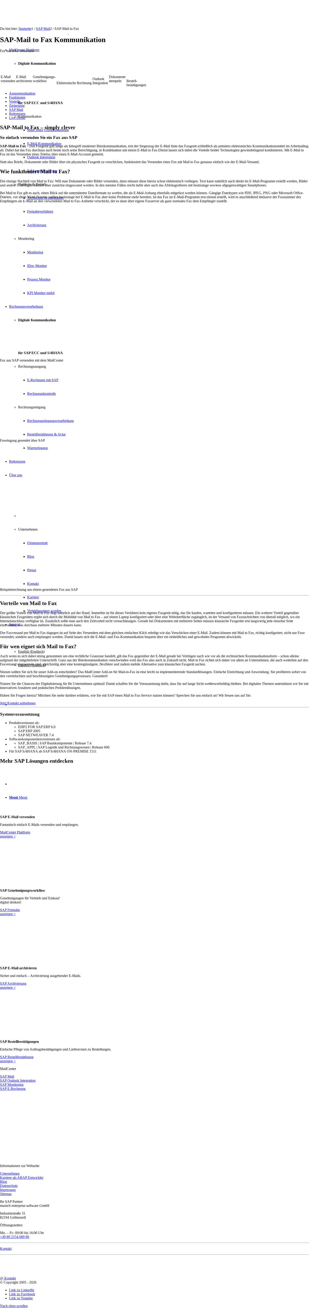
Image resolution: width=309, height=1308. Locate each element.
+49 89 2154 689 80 (14, 1237)
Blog (3, 1182)
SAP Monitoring (12, 1084)
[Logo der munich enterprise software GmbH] (34, 33)
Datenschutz (9, 1186)
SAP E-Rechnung (13, 1089)
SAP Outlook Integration (18, 1080)
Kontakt (6, 1249)
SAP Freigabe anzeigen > (10, 912)
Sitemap (6, 1194)
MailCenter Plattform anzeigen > (15, 834)
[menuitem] (159, 93)
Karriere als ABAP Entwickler (21, 1177)
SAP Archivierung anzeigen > (13, 985)
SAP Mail (7, 1076)
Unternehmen (9, 1173)
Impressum (8, 1190)
